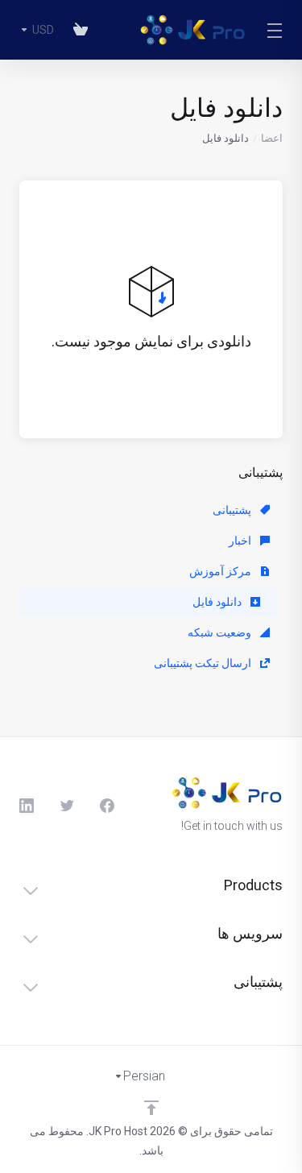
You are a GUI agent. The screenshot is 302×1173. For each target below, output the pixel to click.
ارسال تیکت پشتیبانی (204, 663)
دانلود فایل (218, 601)
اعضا (272, 138)
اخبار (241, 540)
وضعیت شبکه (221, 632)
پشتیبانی (233, 510)
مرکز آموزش (221, 571)
